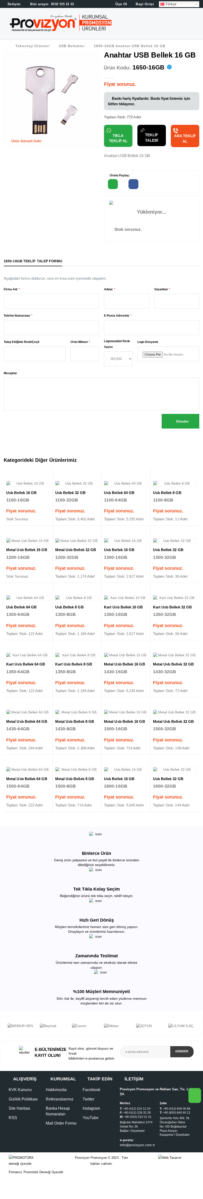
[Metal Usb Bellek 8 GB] (77, 712)
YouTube (91, 1132)
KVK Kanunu (20, 1104)
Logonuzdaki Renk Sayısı (117, 344)
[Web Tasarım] (176, 1172)
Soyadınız (161, 289)
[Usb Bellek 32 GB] (77, 483)
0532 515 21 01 (51, 4)
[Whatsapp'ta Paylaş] (113, 184)
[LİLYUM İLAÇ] (149, 1026)
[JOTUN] (117, 1026)
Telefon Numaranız (17, 315)
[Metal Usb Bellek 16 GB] (28, 541)
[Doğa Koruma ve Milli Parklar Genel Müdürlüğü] (181, 1033)
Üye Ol (120, 4)
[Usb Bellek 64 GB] (126, 483)
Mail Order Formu (61, 1138)
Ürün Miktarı (79, 342)
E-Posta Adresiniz (116, 315)
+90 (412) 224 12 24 (137, 1123)
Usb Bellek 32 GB (70, 493)
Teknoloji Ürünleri (32, 46)
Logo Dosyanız (147, 342)
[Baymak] (21, 1026)
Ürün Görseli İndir (25, 141)
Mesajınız (10, 373)
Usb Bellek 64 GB (119, 493)
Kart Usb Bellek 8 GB (73, 664)
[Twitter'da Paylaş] (154, 184)
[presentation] (4, 1033)
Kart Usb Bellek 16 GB (123, 607)
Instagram (91, 1123)
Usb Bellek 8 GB (167, 493)
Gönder (182, 421)
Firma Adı (10, 289)
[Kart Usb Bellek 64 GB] (28, 655)
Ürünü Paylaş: (119, 175)
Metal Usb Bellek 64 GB (26, 721)
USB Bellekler (72, 46)
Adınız (108, 289)
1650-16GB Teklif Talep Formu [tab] (33, 261)
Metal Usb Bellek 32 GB (75, 550)
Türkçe (170, 4)
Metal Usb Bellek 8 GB (74, 721)
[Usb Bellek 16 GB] (28, 483)
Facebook (91, 1104)
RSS (13, 1132)
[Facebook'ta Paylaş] (133, 184)
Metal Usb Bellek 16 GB (26, 550)
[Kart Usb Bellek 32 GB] (175, 598)
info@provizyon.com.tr (137, 1160)
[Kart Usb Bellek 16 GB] (126, 598)
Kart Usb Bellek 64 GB (25, 664)
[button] (198, 25)
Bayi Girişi (144, 4)
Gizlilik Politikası (23, 1114)
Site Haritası (19, 1123)
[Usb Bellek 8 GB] (175, 483)
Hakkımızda (56, 1104)
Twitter (88, 1114)
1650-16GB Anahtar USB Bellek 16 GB (129, 46)
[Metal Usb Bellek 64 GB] (28, 712)
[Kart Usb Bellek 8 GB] (77, 655)
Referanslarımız (60, 1114)
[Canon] (53, 1026)
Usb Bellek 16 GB (21, 493)
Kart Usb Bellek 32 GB (172, 607)
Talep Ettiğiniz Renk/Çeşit (21, 342)
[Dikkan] (85, 1026)
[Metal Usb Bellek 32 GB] (77, 541)
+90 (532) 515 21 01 (138, 1131)
